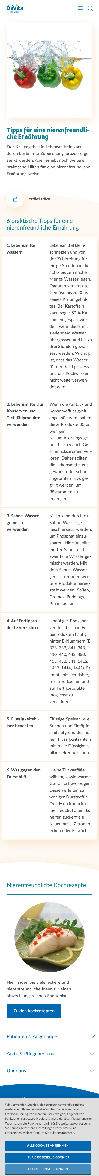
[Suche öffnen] (90, 8)
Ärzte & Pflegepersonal (31, 1053)
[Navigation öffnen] (80, 8)
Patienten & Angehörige (32, 1036)
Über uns (16, 1070)
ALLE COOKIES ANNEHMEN (48, 1145)
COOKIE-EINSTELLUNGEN (48, 1169)
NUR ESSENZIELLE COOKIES (48, 1157)
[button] (34, 1011)
